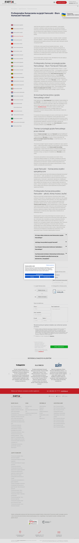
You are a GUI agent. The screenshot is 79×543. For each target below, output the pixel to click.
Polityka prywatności (50, 265)
